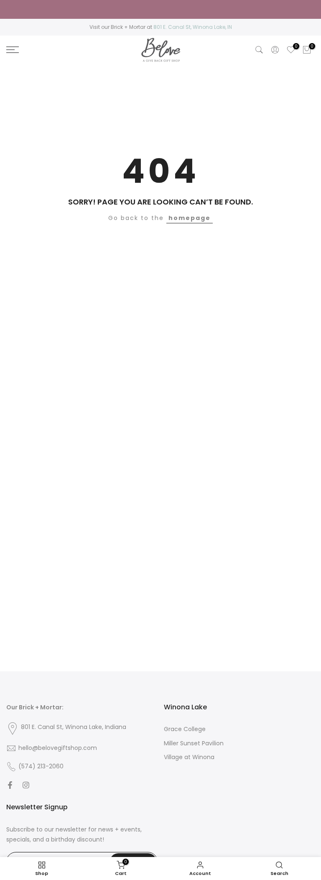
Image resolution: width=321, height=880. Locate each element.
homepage (189, 218)
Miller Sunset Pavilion (194, 743)
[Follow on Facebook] (10, 785)
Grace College (185, 729)
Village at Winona (189, 757)
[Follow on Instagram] (26, 785)
